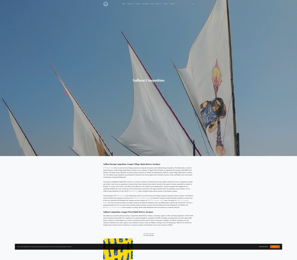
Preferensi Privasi (263, 246)
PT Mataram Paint (108, 168)
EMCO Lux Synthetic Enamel (141, 198)
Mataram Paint (121, 195)
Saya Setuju (275, 246)
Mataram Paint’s (133, 191)
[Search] (192, 4)
